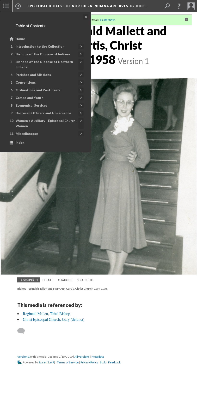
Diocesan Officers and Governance (43, 113)
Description (29, 280)
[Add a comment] (23, 331)
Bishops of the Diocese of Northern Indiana (44, 64)
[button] (179, 6)
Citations (65, 280)
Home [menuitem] (20, 39)
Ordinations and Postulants (38, 90)
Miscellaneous (27, 134)
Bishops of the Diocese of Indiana (43, 54)
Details (48, 280)
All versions (82, 356)
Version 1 (23, 356)
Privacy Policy (89, 362)
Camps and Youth (29, 98)
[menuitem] (6, 6)
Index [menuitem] (20, 142)
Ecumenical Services (31, 105)
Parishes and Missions (33, 75)
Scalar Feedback (110, 362)
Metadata (98, 356)
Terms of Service (68, 362)
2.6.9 (51, 362)
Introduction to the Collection (40, 46)
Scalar (42, 362)
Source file (85, 280)
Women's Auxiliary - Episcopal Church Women (45, 123)
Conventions (26, 82)
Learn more (107, 20)
